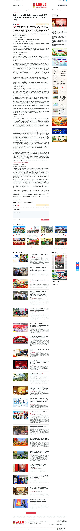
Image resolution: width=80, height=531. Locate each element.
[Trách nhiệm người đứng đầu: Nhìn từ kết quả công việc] (61, 229)
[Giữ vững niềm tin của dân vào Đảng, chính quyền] (19, 241)
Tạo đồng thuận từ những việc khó (38, 411)
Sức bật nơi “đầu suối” (35, 373)
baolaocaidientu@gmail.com (32, 525)
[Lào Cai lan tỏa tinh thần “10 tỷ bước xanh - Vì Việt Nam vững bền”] (20, 340)
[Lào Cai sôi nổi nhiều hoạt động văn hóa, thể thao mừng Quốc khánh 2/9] (20, 442)
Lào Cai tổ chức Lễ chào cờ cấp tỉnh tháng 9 (58, 45)
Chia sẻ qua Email (18, 24)
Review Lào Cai (57, 10)
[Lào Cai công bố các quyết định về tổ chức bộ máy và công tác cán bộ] (59, 22)
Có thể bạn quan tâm (18, 225)
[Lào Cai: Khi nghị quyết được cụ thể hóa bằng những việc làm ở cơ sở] (47, 241)
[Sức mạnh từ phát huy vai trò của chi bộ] (20, 353)
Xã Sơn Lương (56, 83)
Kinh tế (23, 10)
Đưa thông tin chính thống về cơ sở (39, 426)
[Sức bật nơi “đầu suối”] (20, 377)
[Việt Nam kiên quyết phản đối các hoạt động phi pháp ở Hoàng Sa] (20, 503)
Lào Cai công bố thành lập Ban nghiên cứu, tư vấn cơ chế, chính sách (58, 37)
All (66, 10)
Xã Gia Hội (62, 81)
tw (77, 270)
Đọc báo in (61, 10)
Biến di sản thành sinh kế (62, 87)
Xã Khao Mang (63, 73)
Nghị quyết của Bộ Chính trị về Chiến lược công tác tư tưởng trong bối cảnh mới (39, 362)
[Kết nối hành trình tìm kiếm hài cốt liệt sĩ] (33, 241)
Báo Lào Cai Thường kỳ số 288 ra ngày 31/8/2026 (59, 265)
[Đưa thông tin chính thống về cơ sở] (20, 430)
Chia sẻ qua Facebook (13, 24)
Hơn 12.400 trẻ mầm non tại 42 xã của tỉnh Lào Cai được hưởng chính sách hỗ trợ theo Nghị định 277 (58, 33)
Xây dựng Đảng (32, 352)
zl (66, 0)
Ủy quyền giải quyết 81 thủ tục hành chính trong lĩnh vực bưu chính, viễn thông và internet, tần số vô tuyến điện (39, 401)
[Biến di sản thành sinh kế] (55, 87)
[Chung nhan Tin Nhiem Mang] (62, 529)
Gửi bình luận (45, 219)
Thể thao (39, 10)
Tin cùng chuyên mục (18, 252)
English (59, 0)
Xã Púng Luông (63, 75)
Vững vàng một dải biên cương (46, 234)
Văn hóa (29, 10)
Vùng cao (54, 253)
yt (65, 0)
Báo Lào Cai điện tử (40, 5)
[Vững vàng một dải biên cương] (47, 229)
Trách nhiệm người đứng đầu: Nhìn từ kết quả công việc (60, 235)
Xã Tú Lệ (55, 78)
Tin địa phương (55, 67)
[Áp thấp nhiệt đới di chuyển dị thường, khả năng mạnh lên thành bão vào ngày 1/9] (55, 104)
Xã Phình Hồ (63, 79)
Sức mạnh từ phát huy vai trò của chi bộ (39, 350)
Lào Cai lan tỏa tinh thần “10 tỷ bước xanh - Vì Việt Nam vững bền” (57, 41)
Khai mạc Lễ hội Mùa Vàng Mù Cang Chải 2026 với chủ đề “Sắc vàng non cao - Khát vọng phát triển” (61, 247)
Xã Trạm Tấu (63, 78)
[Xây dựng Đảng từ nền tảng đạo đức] (20, 283)
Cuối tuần (65, 253)
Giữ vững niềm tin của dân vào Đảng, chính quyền (18, 246)
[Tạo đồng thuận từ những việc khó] (20, 415)
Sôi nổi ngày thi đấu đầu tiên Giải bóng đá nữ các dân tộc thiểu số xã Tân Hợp (62, 98)
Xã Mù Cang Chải (56, 76)
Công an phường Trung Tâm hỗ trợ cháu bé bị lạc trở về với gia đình (62, 92)
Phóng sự (47, 10)
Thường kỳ (60, 253)
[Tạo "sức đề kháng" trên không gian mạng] (20, 258)
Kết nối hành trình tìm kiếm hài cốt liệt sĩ (32, 246)
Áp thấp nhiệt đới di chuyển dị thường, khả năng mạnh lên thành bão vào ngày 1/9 (62, 105)
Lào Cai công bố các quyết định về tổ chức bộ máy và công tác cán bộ (58, 29)
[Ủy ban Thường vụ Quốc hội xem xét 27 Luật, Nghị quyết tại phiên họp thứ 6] (20, 491)
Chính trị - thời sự (18, 10)
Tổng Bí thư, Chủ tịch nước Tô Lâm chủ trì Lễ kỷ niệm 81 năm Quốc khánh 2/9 (38, 466)
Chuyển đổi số (51, 10)
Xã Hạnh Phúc (56, 79)
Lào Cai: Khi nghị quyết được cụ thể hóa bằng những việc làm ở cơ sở (46, 247)
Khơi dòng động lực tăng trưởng (19, 234)
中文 (61, 0)
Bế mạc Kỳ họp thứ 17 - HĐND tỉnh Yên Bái (21, 162)
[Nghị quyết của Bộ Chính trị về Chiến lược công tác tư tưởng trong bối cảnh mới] (20, 364)
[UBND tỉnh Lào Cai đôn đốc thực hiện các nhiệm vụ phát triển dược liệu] (20, 455)
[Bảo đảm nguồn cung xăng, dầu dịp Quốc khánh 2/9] (20, 479)
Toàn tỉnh (55, 73)
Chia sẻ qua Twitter (15, 24)
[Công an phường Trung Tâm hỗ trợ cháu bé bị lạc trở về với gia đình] (55, 92)
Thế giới (43, 10)
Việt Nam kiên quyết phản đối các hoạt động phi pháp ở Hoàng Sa (38, 500)
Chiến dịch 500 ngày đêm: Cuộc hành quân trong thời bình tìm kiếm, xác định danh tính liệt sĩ (33, 235)
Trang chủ (14, 10)
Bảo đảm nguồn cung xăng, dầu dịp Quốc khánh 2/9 (39, 476)
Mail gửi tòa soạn (27, 0)
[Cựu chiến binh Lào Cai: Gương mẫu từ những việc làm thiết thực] (20, 312)
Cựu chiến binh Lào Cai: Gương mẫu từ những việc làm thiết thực (39, 309)
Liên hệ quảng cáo (35, 0)
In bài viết (17, 24)
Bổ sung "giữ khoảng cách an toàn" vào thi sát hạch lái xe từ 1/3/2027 (62, 111)
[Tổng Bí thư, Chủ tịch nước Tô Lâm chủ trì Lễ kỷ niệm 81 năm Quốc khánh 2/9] (20, 468)
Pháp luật (36, 10)
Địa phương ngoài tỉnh (56, 71)
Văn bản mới (31, 404)
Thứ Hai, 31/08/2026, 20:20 (18, 0)
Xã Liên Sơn (56, 81)
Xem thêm (31, 513)
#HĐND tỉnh (30, 202)
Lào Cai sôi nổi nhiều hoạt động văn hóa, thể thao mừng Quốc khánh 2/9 (39, 439)
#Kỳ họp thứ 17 (24, 202)
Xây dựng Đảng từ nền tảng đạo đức (39, 280)
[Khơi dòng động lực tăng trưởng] (19, 229)
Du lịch (32, 10)
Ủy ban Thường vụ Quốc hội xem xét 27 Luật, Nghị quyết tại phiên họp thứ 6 (39, 489)
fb (63, 0)
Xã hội (26, 10)
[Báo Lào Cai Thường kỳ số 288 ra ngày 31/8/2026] (59, 262)
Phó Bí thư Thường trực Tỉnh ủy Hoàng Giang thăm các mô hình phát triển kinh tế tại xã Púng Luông (39, 269)
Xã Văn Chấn (63, 83)
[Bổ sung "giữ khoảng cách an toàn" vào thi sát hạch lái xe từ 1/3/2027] (55, 110)
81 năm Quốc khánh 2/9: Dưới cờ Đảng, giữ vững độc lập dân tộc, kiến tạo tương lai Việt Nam (39, 325)
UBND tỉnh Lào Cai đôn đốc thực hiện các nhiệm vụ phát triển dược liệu (39, 452)
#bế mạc (19, 202)
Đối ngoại (31, 502)
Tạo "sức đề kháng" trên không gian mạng (39, 255)
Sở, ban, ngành (63, 71)
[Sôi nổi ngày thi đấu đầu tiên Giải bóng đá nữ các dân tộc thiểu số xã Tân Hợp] (55, 97)
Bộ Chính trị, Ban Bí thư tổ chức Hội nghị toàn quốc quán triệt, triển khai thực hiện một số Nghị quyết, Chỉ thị (39, 388)
